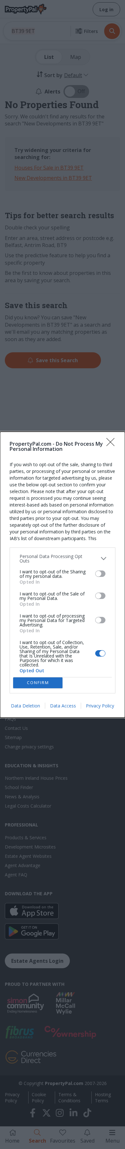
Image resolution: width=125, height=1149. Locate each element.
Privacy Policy (100, 706)
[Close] (112, 444)
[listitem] (62, 558)
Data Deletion (25, 706)
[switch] (100, 574)
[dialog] (62, 575)
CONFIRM (38, 682)
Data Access (63, 706)
